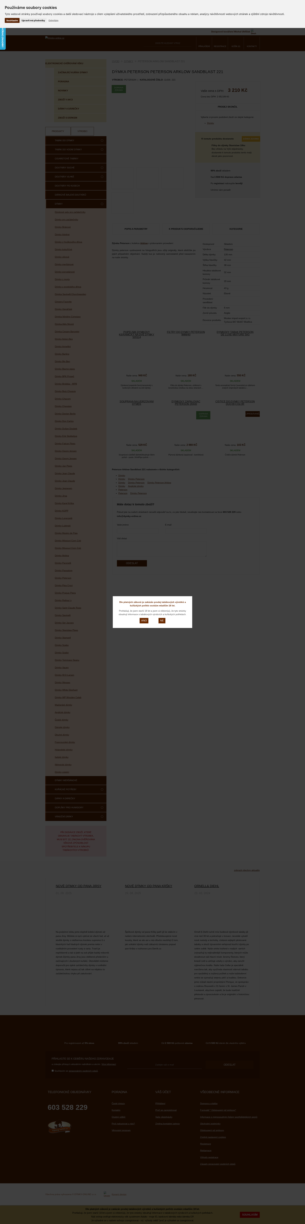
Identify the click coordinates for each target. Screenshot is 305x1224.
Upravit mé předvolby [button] (33, 20)
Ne (162, 620)
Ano (144, 620)
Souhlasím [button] (12, 20)
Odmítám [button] (53, 20)
